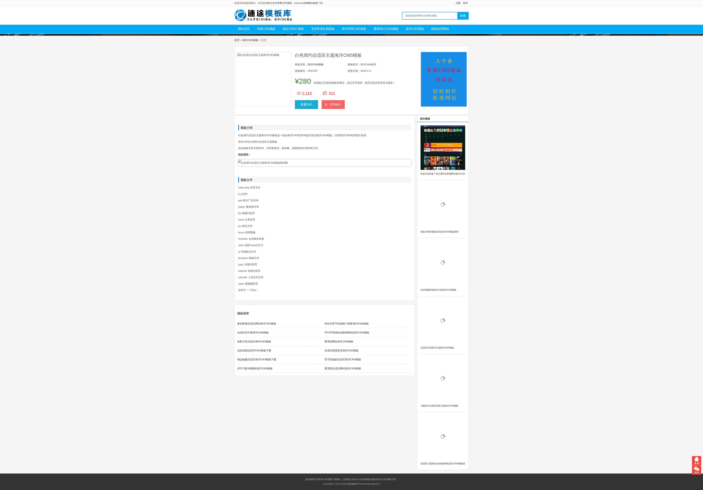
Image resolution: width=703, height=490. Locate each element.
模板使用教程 (440, 28)
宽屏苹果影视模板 (323, 28)
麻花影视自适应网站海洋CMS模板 (256, 323)
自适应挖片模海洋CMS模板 (253, 332)
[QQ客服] (696, 460)
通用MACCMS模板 (385, 28)
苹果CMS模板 (284, 3)
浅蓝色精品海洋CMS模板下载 (254, 350)
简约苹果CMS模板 (354, 28)
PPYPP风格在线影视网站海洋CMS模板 (347, 332)
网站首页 (244, 28)
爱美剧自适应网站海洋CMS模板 (343, 368)
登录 (465, 3)
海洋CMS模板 (415, 28)
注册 (458, 3)
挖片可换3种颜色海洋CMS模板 (255, 368)
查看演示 (306, 104)
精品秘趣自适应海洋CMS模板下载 (256, 359)
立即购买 (335, 104)
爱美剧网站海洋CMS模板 (339, 341)
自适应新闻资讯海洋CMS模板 (341, 350)
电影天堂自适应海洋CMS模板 (254, 341)
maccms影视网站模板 (306, 3)
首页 (236, 40)
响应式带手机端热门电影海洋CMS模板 (347, 323)
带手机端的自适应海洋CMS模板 (343, 359)
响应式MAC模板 (293, 28)
